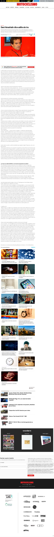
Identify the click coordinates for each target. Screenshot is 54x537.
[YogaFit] (35, 516)
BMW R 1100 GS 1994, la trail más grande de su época (21, 422)
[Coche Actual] (34, 496)
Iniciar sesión (42, 0)
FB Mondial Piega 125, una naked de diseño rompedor (20, 399)
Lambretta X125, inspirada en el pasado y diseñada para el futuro (22, 405)
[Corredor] (27, 512)
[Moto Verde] (43, 501)
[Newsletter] (27, 442)
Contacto (20, 486)
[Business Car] (41, 496)
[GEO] (40, 525)
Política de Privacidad (39, 461)
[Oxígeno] (35, 521)
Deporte (12, 7)
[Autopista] (27, 496)
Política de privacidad (25, 486)
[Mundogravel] (26, 530)
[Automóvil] (36, 502)
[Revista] (8, 442)
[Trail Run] (26, 516)
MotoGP (7, 7)
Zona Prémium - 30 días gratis (13, 0)
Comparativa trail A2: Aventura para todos (19, 410)
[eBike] (26, 525)
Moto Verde (5, 416)
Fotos (46, 7)
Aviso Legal (33, 461)
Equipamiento (38, 7)
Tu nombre (2, 462)
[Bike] (26, 520)
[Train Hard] (43, 520)
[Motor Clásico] (27, 501)
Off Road (27, 7)
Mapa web (33, 486)
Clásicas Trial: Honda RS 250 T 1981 (18, 416)
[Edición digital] (45, 440)
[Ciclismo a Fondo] (43, 516)
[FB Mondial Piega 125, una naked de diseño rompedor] (4, 400)
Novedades (22, 7)
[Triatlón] (37, 512)
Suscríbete (36, 0)
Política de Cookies (45, 461)
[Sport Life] (34, 507)
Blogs (43, 7)
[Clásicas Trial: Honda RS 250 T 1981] (4, 418)
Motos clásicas (4, 422)
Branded (6, 392)
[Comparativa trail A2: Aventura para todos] (4, 412)
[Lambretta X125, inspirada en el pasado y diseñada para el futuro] (4, 406)
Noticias (32, 7)
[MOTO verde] (29, 1)
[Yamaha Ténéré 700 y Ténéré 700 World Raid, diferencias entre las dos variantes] (4, 394)
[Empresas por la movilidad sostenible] (8, 504)
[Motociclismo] (27, 4)
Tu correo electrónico (4, 466)
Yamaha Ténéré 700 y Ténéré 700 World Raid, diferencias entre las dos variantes (20, 393)
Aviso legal (30, 486)
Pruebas (17, 7)
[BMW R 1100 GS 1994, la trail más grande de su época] (4, 423)
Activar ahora (30, 67)
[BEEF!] (33, 525)
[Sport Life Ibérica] (9, 496)
